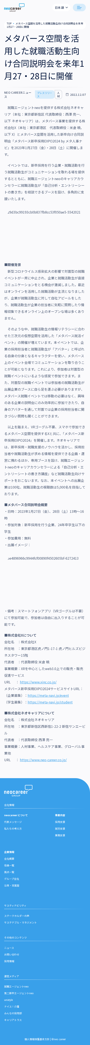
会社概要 (9, 858)
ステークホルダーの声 (16, 915)
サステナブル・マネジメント (20, 922)
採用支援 (60, 822)
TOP (9, 23)
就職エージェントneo (16, 986)
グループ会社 (11, 878)
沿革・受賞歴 (11, 885)
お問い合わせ (11, 954)
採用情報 (9, 961)
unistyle (8, 1000)
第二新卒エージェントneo (19, 993)
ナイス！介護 (11, 1006)
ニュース (9, 947)
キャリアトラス (13, 1020)
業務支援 (60, 835)
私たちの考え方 (13, 828)
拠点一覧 (9, 872)
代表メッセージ (13, 822)
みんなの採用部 (13, 1013)
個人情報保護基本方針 (37, 1039)
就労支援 (60, 828)
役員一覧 (9, 865)
